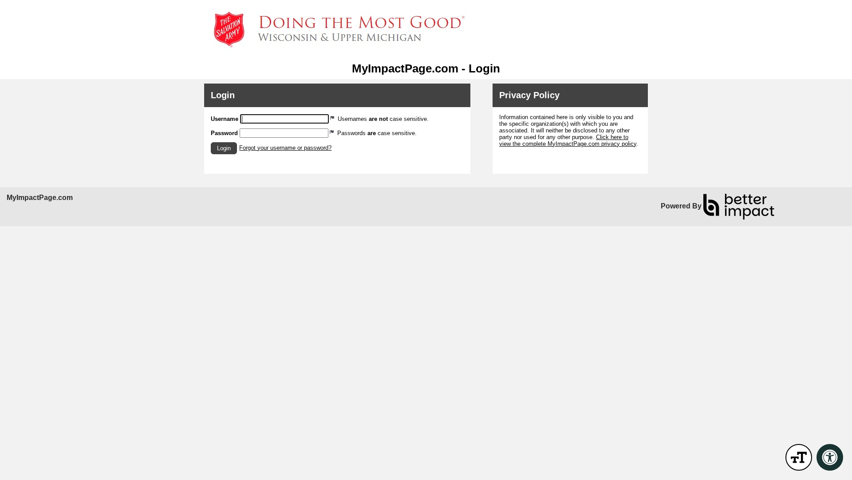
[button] (224, 148)
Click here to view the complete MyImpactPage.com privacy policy (567, 140)
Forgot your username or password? (285, 147)
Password (224, 133)
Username (224, 119)
